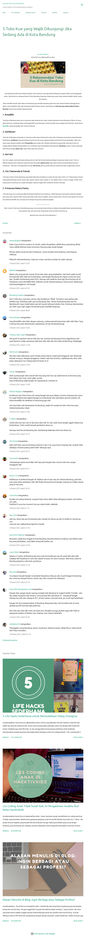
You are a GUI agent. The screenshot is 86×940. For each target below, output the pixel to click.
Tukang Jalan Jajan (17, 335)
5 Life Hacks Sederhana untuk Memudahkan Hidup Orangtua (40, 716)
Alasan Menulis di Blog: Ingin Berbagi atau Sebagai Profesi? (39, 899)
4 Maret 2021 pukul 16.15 (19, 434)
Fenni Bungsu (14, 317)
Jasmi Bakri (14, 552)
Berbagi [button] (77, 223)
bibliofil (12, 270)
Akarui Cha (13, 476)
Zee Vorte (13, 441)
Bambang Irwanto (16, 295)
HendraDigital (15, 241)
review (5, 223)
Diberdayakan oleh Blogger (44, 934)
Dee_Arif (12, 515)
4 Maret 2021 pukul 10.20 (19, 328)
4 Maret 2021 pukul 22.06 (19, 545)
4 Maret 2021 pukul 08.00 (19, 310)
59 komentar (16, 921)
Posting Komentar (10, 640)
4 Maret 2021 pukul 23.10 (19, 582)
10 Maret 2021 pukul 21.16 (20, 634)
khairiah (12, 572)
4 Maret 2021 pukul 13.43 (19, 365)
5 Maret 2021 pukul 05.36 (19, 617)
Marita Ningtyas (15, 391)
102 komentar (16, 737)
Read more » (78, 737)
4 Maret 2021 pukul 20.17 (19, 469)
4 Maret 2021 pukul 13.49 (19, 384)
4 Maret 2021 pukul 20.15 (19, 451)
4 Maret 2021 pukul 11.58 (19, 345)
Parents (43, 12)
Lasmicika (13, 495)
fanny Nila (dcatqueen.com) (20, 589)
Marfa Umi (13, 352)
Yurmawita (13, 458)
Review (54, 12)
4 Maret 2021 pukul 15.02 (19, 412)
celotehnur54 (14, 624)
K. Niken (12, 419)
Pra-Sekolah (15, 12)
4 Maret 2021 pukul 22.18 (19, 565)
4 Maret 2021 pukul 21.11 (19, 508)
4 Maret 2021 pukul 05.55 (19, 288)
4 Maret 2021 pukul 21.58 (19, 528)
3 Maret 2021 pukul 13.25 (19, 263)
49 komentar (16, 831)
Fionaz (12, 372)
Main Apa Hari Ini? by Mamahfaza (13, 3)
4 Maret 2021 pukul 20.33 (19, 488)
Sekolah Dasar (30, 12)
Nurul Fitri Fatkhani (17, 535)
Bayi (4, 12)
